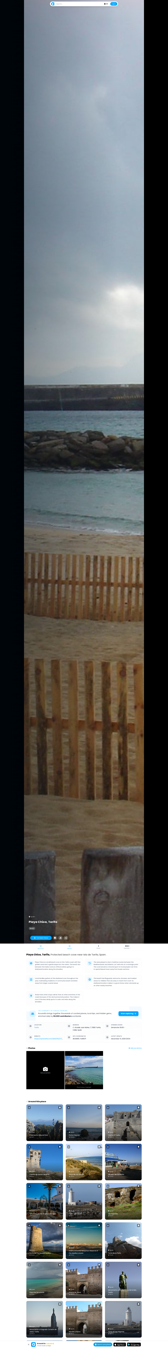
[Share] (66, 938)
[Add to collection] (55, 938)
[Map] (60, 938)
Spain (33, 917)
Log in (114, 4)
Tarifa (36, 1027)
